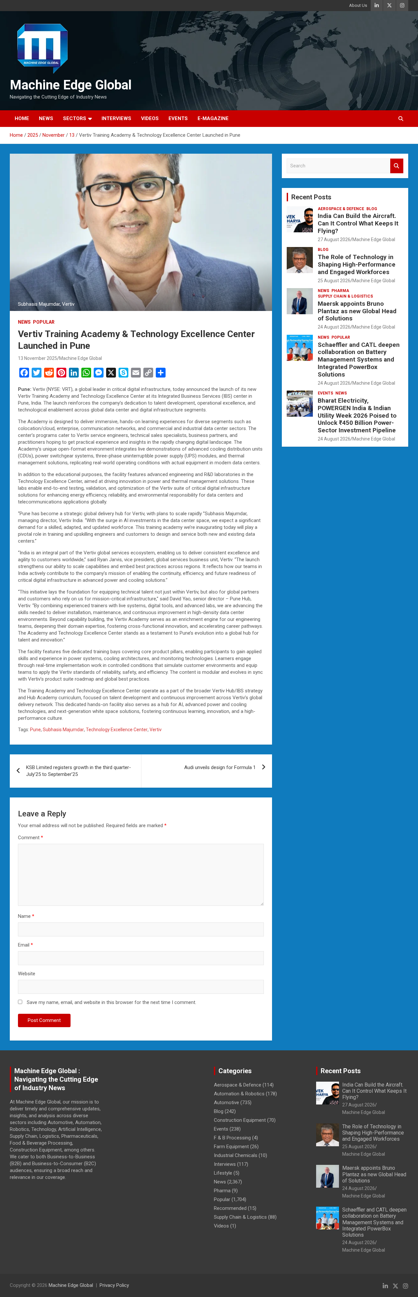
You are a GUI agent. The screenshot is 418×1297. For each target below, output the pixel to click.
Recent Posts (311, 197)
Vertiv (156, 729)
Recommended (230, 1208)
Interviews (116, 118)
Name (26, 916)
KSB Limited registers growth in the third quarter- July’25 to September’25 (78, 770)
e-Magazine (213, 118)
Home (22, 118)
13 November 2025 (37, 358)
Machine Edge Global (71, 85)
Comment (30, 838)
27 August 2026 (334, 239)
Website (26, 974)
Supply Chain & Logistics (345, 296)
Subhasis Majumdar (63, 729)
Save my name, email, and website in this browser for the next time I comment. (111, 1002)
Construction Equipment (240, 1120)
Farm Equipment (231, 1147)
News (46, 118)
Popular (44, 322)
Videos (150, 118)
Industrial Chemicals (235, 1155)
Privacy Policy (114, 1285)
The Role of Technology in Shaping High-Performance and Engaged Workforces (356, 264)
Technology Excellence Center (117, 729)
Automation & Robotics (239, 1094)
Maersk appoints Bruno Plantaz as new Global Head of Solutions (357, 311)
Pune (35, 729)
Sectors (74, 118)
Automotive (226, 1102)
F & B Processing (232, 1138)
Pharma (340, 290)
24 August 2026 (334, 327)
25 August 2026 (334, 280)
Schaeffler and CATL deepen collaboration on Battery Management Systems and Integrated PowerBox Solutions (359, 359)
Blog (371, 209)
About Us (358, 5)
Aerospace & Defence (341, 209)
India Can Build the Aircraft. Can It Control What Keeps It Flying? (358, 223)
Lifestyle (223, 1173)
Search (396, 166)
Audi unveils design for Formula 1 (220, 767)
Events (178, 118)
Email (25, 945)
